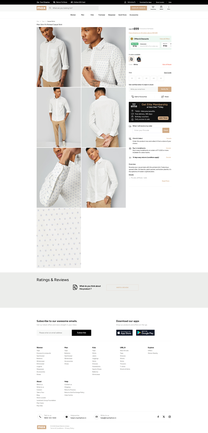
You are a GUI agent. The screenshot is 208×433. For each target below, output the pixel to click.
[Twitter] (164, 416)
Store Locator (41, 398)
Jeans (94, 356)
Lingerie (39, 366)
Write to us (40, 387)
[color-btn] (138, 59)
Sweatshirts (96, 366)
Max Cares (40, 403)
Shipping (67, 387)
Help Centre (68, 395)
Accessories (41, 372)
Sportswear (41, 356)
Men (38, 21)
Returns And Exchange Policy (74, 392)
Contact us (68, 384)
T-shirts (122, 366)
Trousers (123, 364)
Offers (150, 351)
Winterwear (41, 361)
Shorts (122, 358)
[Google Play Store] (145, 333)
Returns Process (70, 390)
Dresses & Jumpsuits (44, 353)
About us (40, 384)
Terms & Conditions (57, 428)
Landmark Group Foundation (46, 400)
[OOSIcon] (138, 59)
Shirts (94, 353)
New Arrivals (124, 351)
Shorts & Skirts (125, 369)
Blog (38, 395)
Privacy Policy (69, 428)
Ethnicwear (40, 364)
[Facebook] (158, 416)
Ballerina (95, 372)
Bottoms (39, 358)
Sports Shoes (97, 369)
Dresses (95, 364)
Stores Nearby (153, 353)
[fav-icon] (153, 7)
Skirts (94, 361)
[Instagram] (169, 416)
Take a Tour (40, 392)
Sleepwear (40, 369)
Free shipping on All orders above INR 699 (143, 33)
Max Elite (40, 406)
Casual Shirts (51, 21)
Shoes (39, 374)
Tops (43, 21)
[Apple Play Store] (124, 333)
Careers (39, 390)
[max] (42, 8)
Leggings (95, 358)
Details (165, 119)
